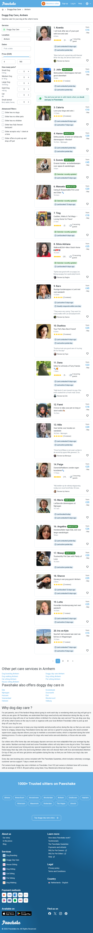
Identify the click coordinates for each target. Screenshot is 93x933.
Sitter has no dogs (12, 112)
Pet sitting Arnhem (53, 679)
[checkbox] (3, 112)
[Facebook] (49, 913)
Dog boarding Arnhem (10, 674)
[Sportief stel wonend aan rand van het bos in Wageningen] (63, 640)
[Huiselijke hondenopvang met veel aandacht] (63, 612)
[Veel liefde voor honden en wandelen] (63, 440)
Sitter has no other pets (14, 116)
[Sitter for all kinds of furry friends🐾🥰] (63, 379)
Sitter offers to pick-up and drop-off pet (15, 139)
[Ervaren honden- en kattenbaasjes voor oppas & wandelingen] (63, 169)
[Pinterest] (66, 913)
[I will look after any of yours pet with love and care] (63, 44)
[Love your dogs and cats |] (63, 116)
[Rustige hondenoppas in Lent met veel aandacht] (63, 301)
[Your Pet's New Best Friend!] (63, 339)
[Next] (73, 661)
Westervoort (50, 698)
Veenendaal (6, 698)
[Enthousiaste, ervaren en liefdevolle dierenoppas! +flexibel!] (63, 142)
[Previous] (53, 661)
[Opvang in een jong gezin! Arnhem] (63, 585)
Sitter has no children (13, 121)
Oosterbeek (50, 690)
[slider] (3, 57)
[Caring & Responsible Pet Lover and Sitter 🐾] (63, 195)
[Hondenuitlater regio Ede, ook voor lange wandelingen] (63, 535)
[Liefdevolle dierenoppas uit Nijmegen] (63, 509)
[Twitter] (55, 913)
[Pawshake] (9, 3)
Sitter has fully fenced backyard (13, 126)
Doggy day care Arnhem (55, 674)
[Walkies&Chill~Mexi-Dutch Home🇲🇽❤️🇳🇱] (63, 261)
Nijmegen (5, 693)
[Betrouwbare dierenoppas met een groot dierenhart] (63, 79)
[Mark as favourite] (87, 60)
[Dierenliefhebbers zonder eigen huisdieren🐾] (63, 478)
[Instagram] (60, 913)
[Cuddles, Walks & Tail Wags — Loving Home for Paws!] (63, 224)
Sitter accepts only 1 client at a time (16, 132)
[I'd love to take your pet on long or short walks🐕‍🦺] (63, 410)
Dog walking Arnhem (10, 676)
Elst (47, 695)
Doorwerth (50, 693)
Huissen (5, 695)
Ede (3, 690)
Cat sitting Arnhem (9, 679)
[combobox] (16, 29)
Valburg (49, 701)
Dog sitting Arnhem (53, 676)
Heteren (5, 701)
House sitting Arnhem (10, 682)
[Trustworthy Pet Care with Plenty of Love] (63, 560)
